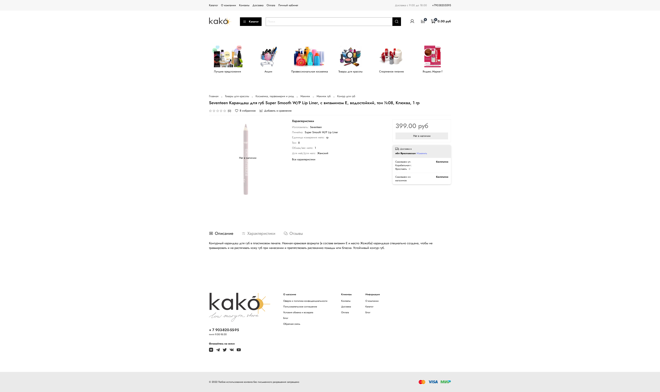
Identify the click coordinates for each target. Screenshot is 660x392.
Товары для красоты (350, 71)
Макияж (305, 96)
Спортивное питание (391, 71)
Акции (268, 71)
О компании (228, 5)
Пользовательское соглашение (300, 306)
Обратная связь (291, 324)
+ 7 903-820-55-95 (224, 329)
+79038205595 (441, 5)
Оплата (271, 5)
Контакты (244, 5)
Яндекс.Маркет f (432, 71)
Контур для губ (346, 96)
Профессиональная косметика (309, 71)
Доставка (257, 5)
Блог (285, 318)
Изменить (422, 153)
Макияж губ (324, 96)
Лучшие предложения (227, 71)
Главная (213, 96)
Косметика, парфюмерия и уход (275, 96)
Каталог (213, 5)
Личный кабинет (288, 5)
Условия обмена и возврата (298, 312)
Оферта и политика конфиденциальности (305, 301)
